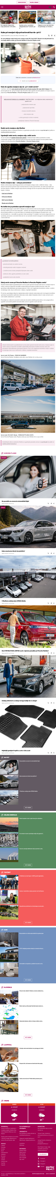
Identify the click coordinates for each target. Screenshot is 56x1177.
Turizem (3, 1159)
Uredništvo (22, 1143)
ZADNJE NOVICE (22, 2)
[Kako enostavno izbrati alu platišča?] (28, 527)
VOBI (6, 1175)
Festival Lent (4, 1161)
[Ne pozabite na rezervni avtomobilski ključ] (28, 477)
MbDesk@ (21, 1145)
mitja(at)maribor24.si (30, 1140)
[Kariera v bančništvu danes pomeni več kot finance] (9, 897)
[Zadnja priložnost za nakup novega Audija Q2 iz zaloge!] (28, 676)
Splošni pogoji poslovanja (38, 1173)
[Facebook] (51, 503)
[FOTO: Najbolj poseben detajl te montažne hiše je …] (9, 955)
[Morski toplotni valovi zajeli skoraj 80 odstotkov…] (9, 824)
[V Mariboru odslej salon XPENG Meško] (28, 576)
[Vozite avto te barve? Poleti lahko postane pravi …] (9, 1085)
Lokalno (3, 1145)
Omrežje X (42, 1161)
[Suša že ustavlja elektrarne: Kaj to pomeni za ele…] (9, 855)
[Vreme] (50, 7)
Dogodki (3, 1165)
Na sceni (3, 1156)
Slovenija (3, 1147)
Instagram (42, 1163)
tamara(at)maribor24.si (43, 1135)
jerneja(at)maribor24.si (43, 1143)
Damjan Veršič (22, 1150)
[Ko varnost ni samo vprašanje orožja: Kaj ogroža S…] (9, 840)
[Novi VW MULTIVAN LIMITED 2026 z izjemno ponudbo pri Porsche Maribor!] (28, 626)
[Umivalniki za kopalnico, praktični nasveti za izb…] (9, 970)
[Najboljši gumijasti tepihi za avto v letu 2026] (28, 726)
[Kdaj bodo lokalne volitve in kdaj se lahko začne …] (9, 1027)
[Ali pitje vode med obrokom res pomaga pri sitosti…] (9, 1054)
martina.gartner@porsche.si (8, 132)
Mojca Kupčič (22, 1152)
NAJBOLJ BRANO (34, 2)
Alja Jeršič (21, 1159)
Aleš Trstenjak (22, 1157)
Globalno (3, 1154)
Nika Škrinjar (22, 1154)
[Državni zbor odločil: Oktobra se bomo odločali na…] (9, 997)
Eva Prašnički (22, 1155)
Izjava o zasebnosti (50, 1173)
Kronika (3, 1149)
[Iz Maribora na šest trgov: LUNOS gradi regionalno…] (9, 882)
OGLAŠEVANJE (43, 1154)
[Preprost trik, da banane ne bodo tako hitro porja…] (9, 1069)
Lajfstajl (3, 1157)
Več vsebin (28, 807)
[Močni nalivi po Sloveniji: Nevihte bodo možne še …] (9, 1012)
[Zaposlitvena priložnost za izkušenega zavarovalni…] (9, 912)
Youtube (42, 1166)
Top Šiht (3, 1163)
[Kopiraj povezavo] (53, 503)
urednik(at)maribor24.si (24, 1135)
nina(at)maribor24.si (42, 1150)
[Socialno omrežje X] (48, 503)
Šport (2, 1150)
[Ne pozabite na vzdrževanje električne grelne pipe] (9, 939)
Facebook (42, 1158)
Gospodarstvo (4, 1152)
